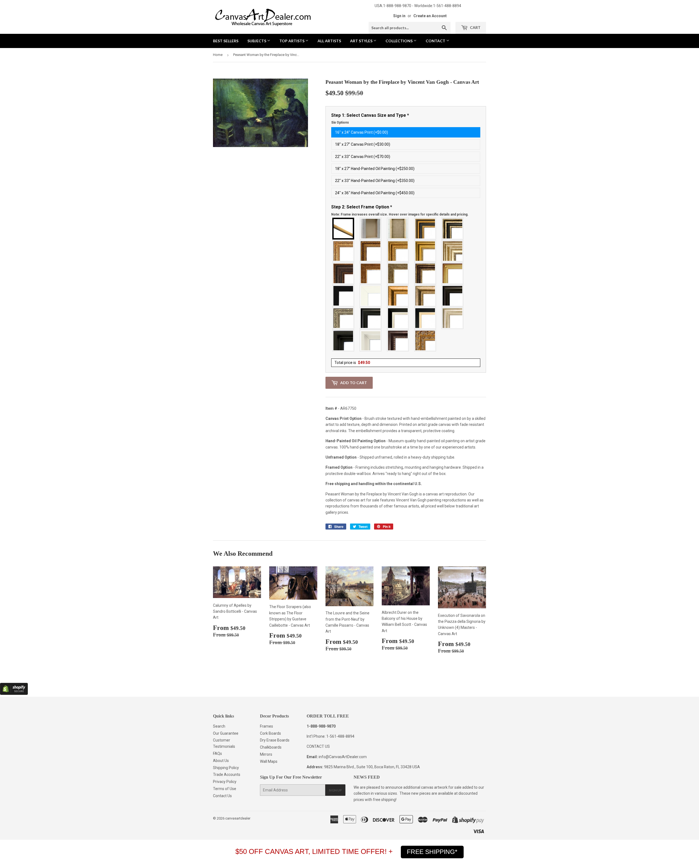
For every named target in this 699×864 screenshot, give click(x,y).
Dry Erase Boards (274, 740)
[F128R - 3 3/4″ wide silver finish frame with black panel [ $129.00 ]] (452, 228)
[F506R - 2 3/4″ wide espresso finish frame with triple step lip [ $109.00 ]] (452, 296)
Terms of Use (224, 789)
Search (219, 726)
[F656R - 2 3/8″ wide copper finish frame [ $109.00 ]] (371, 251)
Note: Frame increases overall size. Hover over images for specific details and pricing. (400, 214)
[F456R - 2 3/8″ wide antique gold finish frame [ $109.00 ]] (343, 251)
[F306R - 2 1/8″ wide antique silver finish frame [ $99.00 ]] (398, 273)
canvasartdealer (237, 818)
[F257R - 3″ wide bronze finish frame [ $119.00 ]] (398, 251)
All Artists (329, 40)
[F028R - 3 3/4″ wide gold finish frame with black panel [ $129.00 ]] (425, 228)
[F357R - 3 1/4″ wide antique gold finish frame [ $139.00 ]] (398, 296)
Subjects (257, 40)
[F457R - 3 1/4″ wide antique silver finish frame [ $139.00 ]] (425, 296)
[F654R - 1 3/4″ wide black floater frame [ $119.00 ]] (343, 340)
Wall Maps (268, 761)
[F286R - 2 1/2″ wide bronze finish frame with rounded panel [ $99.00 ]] (425, 273)
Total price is (352, 362)
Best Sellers (225, 40)
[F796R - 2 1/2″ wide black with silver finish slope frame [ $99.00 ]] (398, 318)
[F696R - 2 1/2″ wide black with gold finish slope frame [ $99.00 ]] (425, 318)
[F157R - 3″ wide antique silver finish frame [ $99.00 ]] (452, 251)
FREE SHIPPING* (432, 851)
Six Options (340, 122)
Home (218, 55)
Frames (266, 726)
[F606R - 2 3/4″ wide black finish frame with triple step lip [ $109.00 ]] (371, 318)
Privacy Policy (224, 781)
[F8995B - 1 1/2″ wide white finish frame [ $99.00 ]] (371, 296)
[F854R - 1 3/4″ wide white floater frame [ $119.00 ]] (371, 340)
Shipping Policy (226, 768)
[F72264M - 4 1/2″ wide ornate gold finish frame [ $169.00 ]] (425, 340)
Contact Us (222, 796)
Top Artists (292, 40)
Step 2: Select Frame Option (400, 210)
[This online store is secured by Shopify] (14, 693)
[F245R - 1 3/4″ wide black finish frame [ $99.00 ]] (343, 296)
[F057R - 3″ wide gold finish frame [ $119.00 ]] (425, 251)
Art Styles (361, 40)
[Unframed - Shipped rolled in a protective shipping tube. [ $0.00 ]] (343, 228)
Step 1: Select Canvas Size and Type (370, 119)
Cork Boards (270, 733)
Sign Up (335, 790)
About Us (221, 760)
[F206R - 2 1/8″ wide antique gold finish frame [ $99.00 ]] (371, 273)
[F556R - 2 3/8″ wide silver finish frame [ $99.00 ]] (343, 318)
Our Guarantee (225, 733)
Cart (475, 27)
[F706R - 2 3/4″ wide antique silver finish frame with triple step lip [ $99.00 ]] (452, 318)
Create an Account (430, 16)
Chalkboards (271, 747)
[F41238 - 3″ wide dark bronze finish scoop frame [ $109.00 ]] (398, 340)
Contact (436, 40)
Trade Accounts (226, 774)
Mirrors (266, 754)
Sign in (399, 16)
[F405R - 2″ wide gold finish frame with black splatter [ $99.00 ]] (452, 273)
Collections (399, 40)
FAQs (217, 753)
